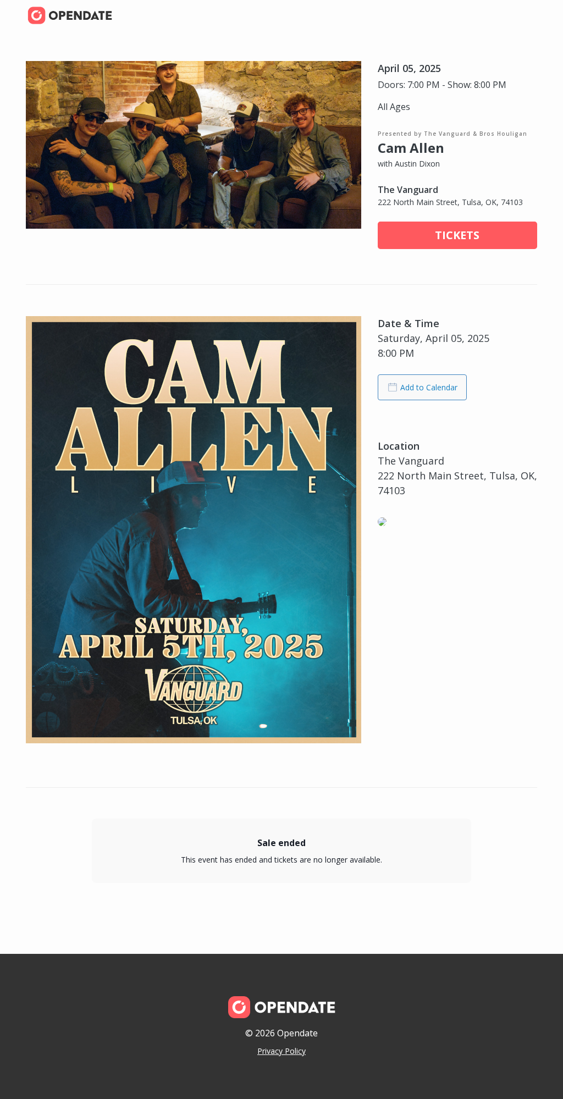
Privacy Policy (281, 1051)
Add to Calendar (428, 387)
